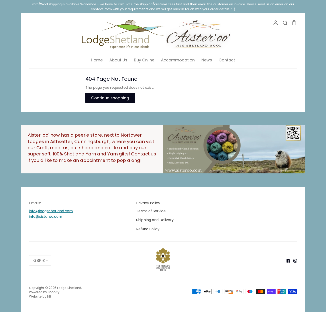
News (206, 60)
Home (97, 60)
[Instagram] (293, 260)
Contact (227, 60)
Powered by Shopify (44, 292)
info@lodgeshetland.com (51, 211)
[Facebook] (286, 260)
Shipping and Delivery (155, 219)
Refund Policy (147, 229)
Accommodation (178, 60)
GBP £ (39, 260)
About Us (118, 60)
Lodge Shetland (69, 288)
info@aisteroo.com (45, 216)
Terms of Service (151, 211)
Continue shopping (110, 98)
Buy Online (144, 60)
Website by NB (40, 296)
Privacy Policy (148, 203)
